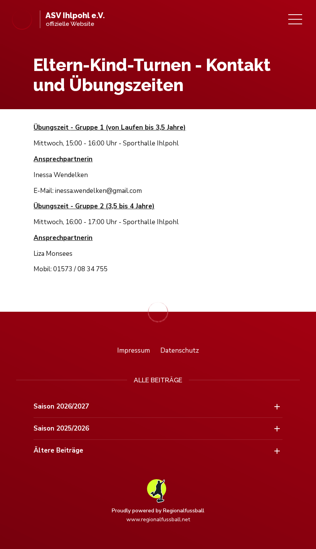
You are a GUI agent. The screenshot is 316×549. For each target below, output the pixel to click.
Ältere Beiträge (58, 450)
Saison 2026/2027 (61, 406)
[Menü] (295, 19)
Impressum (133, 350)
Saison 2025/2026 (61, 428)
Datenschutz (179, 350)
